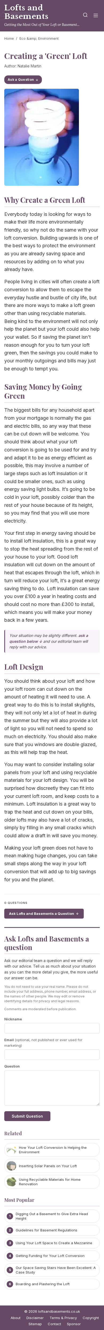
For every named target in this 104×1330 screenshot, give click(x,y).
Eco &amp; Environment (39, 38)
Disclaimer (35, 1318)
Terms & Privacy (63, 1318)
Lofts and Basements (26, 12)
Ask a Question (21, 80)
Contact (54, 1324)
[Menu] (96, 15)
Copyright (91, 1318)
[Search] (85, 16)
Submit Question (27, 1116)
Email (43, 1043)
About (16, 1318)
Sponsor (74, 1324)
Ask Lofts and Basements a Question (41, 913)
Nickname (13, 1019)
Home (9, 38)
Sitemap (35, 1324)
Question (12, 1066)
